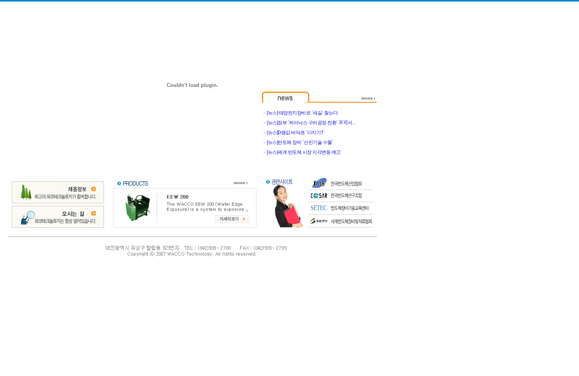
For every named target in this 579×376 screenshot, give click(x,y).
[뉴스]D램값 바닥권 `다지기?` (296, 132)
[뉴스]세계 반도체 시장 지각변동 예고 (304, 152)
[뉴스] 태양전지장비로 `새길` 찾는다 (302, 113)
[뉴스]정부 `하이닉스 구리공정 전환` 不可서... (311, 122)
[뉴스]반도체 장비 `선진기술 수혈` (300, 142)
